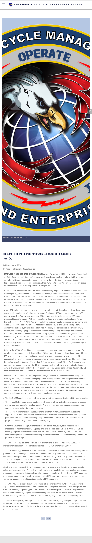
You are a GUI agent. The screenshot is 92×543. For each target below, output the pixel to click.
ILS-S (48, 518)
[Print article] (5, 258)
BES (43, 518)
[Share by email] (10, 258)
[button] (3, 5)
